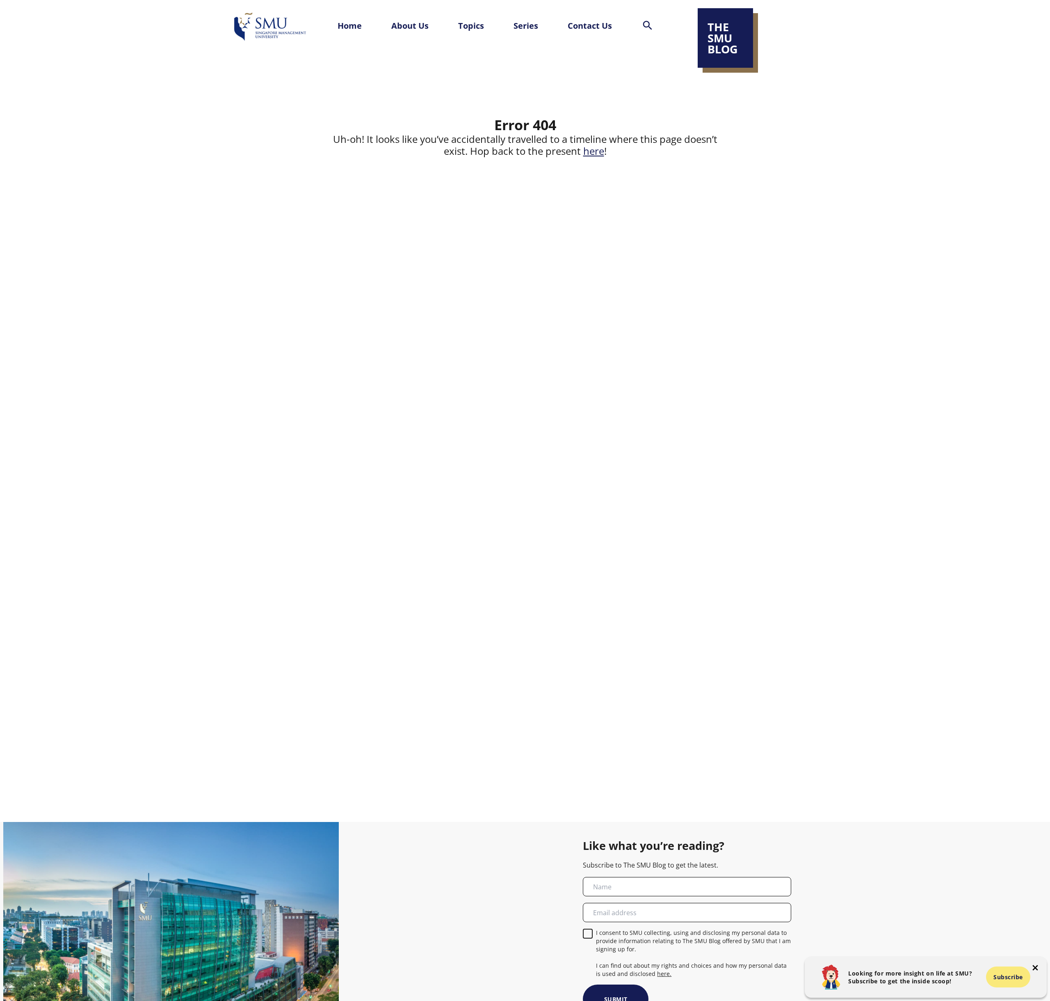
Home (350, 25)
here (593, 151)
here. (664, 974)
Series (526, 25)
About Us (410, 25)
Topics (471, 25)
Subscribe (1008, 977)
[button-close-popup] (1035, 967)
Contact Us (590, 25)
